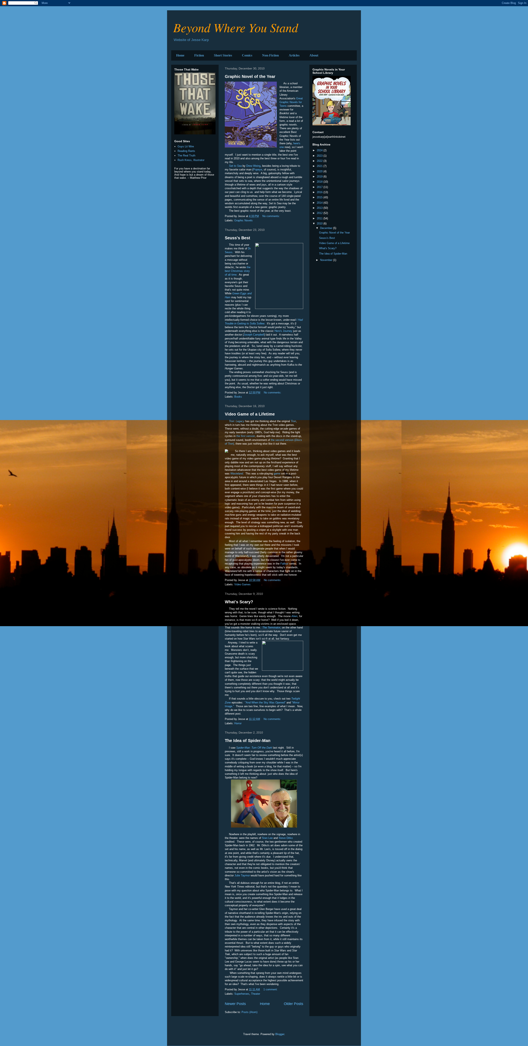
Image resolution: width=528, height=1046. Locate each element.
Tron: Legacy (236, 421)
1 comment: (270, 989)
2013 (320, 207)
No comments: (271, 216)
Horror (238, 723)
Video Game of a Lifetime (250, 414)
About (313, 55)
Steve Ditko (286, 837)
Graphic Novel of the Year (250, 76)
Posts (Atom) (249, 1012)
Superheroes (241, 993)
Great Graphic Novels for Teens (291, 102)
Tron (293, 421)
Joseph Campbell (254, 334)
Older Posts (293, 1004)
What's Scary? (239, 602)
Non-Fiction (270, 55)
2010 (320, 223)
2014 (320, 202)
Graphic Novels (243, 220)
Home (180, 55)
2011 (320, 218)
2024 (320, 150)
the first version (245, 436)
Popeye (257, 169)
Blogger (279, 1034)
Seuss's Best (237, 238)
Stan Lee (267, 837)
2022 (320, 160)
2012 (320, 213)
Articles (294, 55)
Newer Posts (235, 1004)
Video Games (242, 584)
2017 (320, 187)
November (326, 260)
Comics (247, 55)
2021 (320, 166)
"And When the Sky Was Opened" (265, 702)
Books (238, 396)
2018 (320, 181)
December (326, 228)
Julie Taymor (242, 875)
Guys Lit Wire (186, 146)
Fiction (199, 55)
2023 (320, 155)
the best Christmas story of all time (237, 271)
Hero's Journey (283, 330)
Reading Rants (186, 151)
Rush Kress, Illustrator (191, 160)
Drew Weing (253, 165)
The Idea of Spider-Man (247, 740)
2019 (320, 176)
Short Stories (223, 55)
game (277, 473)
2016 (320, 192)
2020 (320, 171)
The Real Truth (186, 155)
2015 (320, 197)
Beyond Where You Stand (235, 27)
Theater (255, 993)
